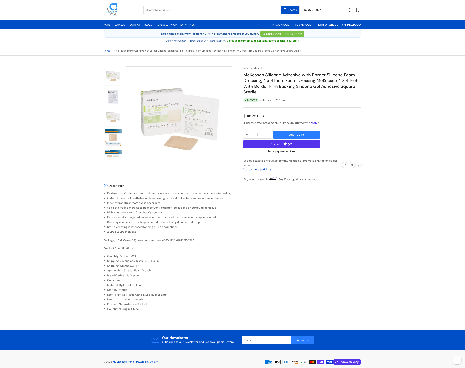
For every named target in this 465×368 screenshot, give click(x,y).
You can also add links (257, 169)
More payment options (281, 151)
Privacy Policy (281, 24)
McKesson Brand (252, 68)
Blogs (148, 24)
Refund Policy (304, 24)
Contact (135, 24)
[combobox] (221, 10)
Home (107, 24)
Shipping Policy (351, 24)
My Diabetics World (123, 361)
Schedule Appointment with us (175, 24)
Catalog (120, 24)
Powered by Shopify (147, 361)
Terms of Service (327, 24)
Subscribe (302, 340)
